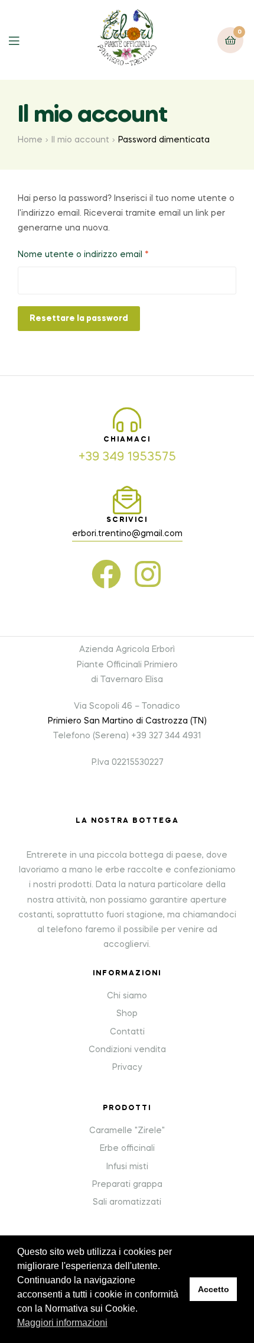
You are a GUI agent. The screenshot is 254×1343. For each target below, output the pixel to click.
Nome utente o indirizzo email (102, 253)
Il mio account (80, 140)
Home (30, 140)
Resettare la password (79, 318)
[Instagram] (147, 574)
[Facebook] (106, 574)
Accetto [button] (213, 1289)
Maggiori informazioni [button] (62, 1323)
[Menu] (23, 40)
